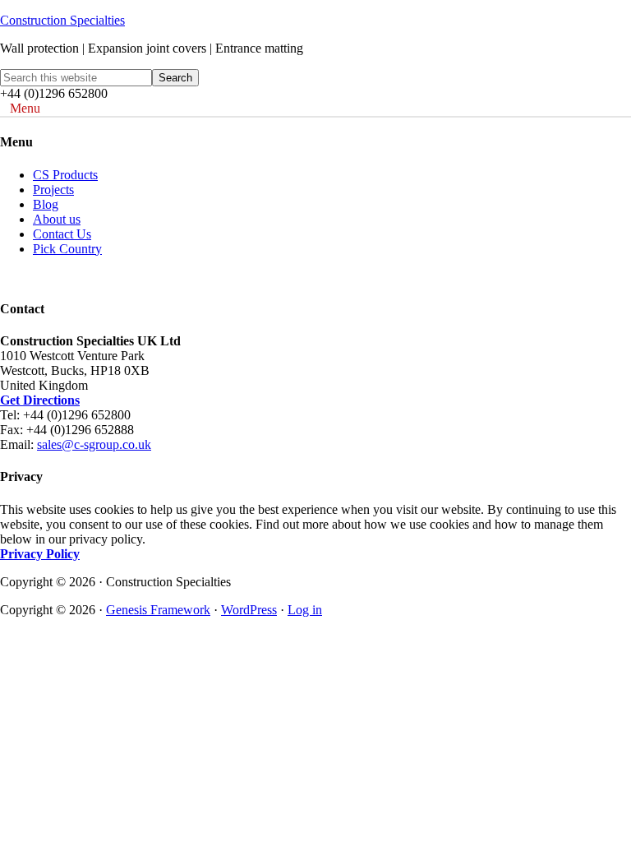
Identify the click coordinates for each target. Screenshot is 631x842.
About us (57, 219)
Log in (305, 610)
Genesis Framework (158, 610)
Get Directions (40, 400)
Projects (53, 190)
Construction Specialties (62, 20)
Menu (25, 108)
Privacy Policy (40, 554)
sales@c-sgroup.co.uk (94, 444)
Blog (45, 204)
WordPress (249, 610)
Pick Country (67, 249)
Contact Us (62, 234)
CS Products (65, 175)
